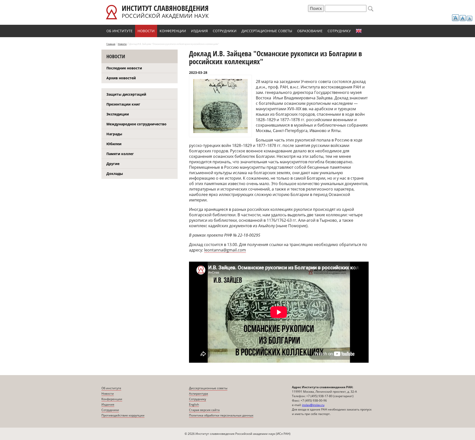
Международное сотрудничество (136, 124)
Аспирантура (198, 393)
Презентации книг (123, 104)
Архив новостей (121, 78)
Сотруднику (339, 30)
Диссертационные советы (266, 30)
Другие (112, 163)
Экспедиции (117, 114)
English (358, 31)
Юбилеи (113, 143)
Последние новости (124, 68)
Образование (310, 30)
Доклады (114, 173)
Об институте (119, 30)
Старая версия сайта (204, 410)
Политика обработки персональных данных (221, 415)
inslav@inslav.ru (313, 405)
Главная (110, 44)
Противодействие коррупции (122, 415)
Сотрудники (225, 30)
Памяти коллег (120, 153)
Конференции (173, 30)
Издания (199, 30)
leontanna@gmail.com (225, 250)
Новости (146, 30)
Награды (114, 134)
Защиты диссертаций (126, 94)
